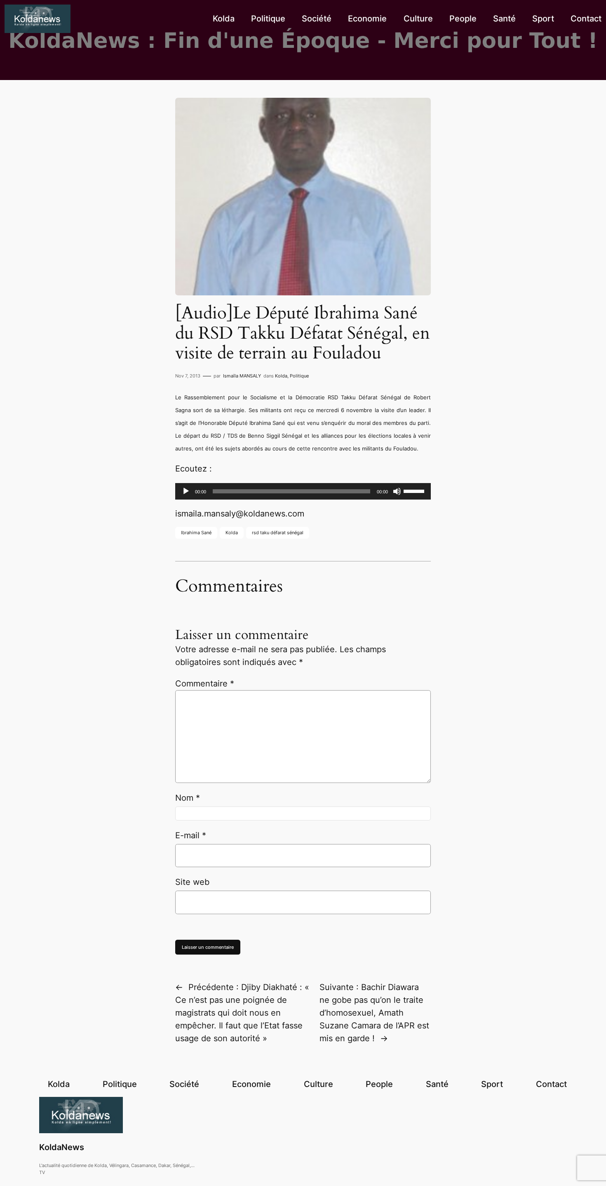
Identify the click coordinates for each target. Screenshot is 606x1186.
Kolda (281, 376)
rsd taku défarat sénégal (277, 532)
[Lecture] (186, 491)
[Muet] (397, 491)
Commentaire (204, 683)
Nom (187, 798)
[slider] (415, 490)
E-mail (190, 835)
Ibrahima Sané (196, 532)
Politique (299, 376)
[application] (303, 491)
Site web (192, 882)
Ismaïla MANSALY (242, 376)
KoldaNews (61, 1147)
